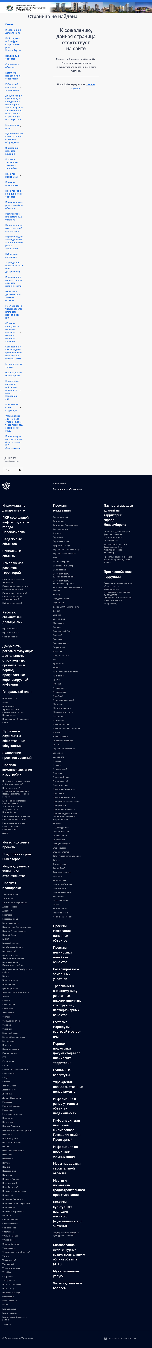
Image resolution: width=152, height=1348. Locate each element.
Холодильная (8, 1280)
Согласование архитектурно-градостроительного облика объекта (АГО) (14, 352)
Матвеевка (7, 1102)
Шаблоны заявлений (12, 603)
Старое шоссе (9, 1239)
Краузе (5, 1077)
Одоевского (8, 1158)
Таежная (6, 1324)
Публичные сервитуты (11, 255)
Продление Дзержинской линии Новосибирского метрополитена (65, 816)
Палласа (6, 1162)
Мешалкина (8, 1110)
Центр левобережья (12, 1284)
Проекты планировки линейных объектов (14, 205)
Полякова (7, 1175)
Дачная (5, 996)
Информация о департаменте (13, 31)
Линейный (7, 1093)
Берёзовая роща (10, 918)
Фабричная (7, 1276)
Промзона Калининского (14, 1191)
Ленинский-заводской (63, 700)
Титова (5, 1256)
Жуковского (8, 1012)
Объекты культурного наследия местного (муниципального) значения (12, 332)
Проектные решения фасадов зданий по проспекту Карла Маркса (118, 559)
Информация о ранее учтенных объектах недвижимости (13, 281)
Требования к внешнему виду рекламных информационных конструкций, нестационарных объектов (67, 1000)
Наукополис (8, 1118)
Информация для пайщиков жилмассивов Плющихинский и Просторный (66, 1130)
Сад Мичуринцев (10, 1219)
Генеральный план (12, 126)
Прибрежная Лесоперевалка (16, 1203)
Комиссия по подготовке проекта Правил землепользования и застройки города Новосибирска (14, 806)
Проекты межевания (11, 175)
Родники (6, 1215)
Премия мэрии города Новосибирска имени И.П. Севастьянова (13, 442)
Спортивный (8, 1231)
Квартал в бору (9, 1053)
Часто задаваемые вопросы (13, 374)
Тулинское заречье (11, 1268)
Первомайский (9, 1171)
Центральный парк (11, 1292)
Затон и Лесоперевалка (13, 1037)
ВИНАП (6, 939)
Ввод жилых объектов (12, 57)
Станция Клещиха (10, 1235)
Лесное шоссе (9, 1085)
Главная (9, 24)
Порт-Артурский (10, 1187)
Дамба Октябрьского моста (15, 992)
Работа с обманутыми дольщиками (12, 87)
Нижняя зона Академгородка (16, 1130)
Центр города (8, 1288)
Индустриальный (10, 1049)
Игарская (6, 1045)
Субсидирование (10, 636)
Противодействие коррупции (12, 407)
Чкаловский (8, 1296)
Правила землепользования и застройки (11, 164)
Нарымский (8, 1122)
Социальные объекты (12, 66)
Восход (5, 976)
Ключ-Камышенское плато (15, 1069)
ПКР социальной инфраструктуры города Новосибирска (13, 44)
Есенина (6, 1000)
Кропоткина (8, 1061)
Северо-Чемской (10, 1223)
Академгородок (9, 906)
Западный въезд (10, 1033)
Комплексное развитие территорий (12, 75)
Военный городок (10, 943)
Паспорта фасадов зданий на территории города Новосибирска (12, 389)
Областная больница (12, 1142)
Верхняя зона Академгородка (16, 927)
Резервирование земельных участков (13, 216)
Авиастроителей (10, 894)
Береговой (7, 914)
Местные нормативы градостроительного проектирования (14, 311)
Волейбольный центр (12, 947)
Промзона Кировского (13, 1211)
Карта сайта (59, 483)
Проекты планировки (12, 184)
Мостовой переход (11, 1106)
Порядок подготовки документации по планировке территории (14, 242)
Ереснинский (8, 1004)
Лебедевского (9, 1089)
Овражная (7, 1154)
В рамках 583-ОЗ (10, 628)
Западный (7, 1028)
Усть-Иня (6, 1272)
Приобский (7, 1195)
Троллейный (8, 1264)
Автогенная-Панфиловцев (14, 902)
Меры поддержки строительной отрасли (13, 296)
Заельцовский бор (11, 1020)
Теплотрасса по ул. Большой (16, 1252)
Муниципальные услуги (14, 365)
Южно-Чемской (9, 1313)
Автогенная (7, 898)
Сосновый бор (9, 1227)
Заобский (6, 1024)
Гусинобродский (10, 988)
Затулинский (8, 1041)
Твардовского (9, 1248)
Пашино (6, 1166)
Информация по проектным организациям (65, 1151)
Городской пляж (10, 980)
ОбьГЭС (6, 1146)
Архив (5, 702)
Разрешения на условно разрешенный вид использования (14, 826)
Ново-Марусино (10, 1138)
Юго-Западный (9, 1309)
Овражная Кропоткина (13, 1150)
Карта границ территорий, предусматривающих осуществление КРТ (14, 596)
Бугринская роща (10, 923)
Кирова (5, 1065)
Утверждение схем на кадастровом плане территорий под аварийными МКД (14, 423)
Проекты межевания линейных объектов (14, 193)
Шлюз (5, 1304)
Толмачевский (9, 1260)
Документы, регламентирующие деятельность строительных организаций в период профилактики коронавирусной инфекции (14, 107)
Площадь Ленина (10, 1179)
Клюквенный (8, 1073)
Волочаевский (9, 951)
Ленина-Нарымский (11, 1098)
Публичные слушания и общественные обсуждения (14, 138)
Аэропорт (7, 910)
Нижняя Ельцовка (11, 1126)
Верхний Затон (9, 935)
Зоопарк (6, 1016)
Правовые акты (9, 698)
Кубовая (6, 1081)
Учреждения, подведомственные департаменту (14, 267)
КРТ (4, 1057)
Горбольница (8, 984)
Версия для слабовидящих (67, 489)
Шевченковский (9, 1300)
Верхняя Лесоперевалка (14, 931)
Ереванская (7, 1008)
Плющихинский (9, 1183)
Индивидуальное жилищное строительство (15, 871)
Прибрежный (8, 1207)
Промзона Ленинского (13, 1199)
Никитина (7, 1134)
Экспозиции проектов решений (12, 150)
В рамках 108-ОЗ (10, 632)
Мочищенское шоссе (12, 1114)
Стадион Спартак (10, 1244)
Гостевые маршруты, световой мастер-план (14, 228)
